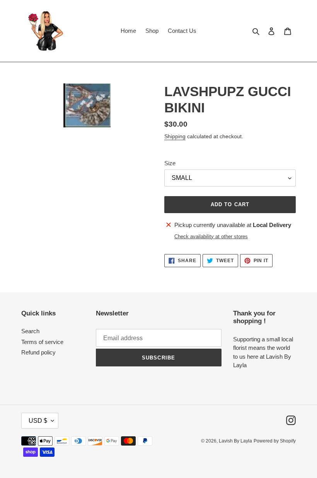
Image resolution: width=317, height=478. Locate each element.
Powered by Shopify (275, 441)
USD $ (38, 420)
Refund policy (38, 352)
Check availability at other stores (211, 236)
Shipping (175, 136)
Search (30, 331)
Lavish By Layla (235, 441)
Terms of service (42, 342)
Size (170, 163)
